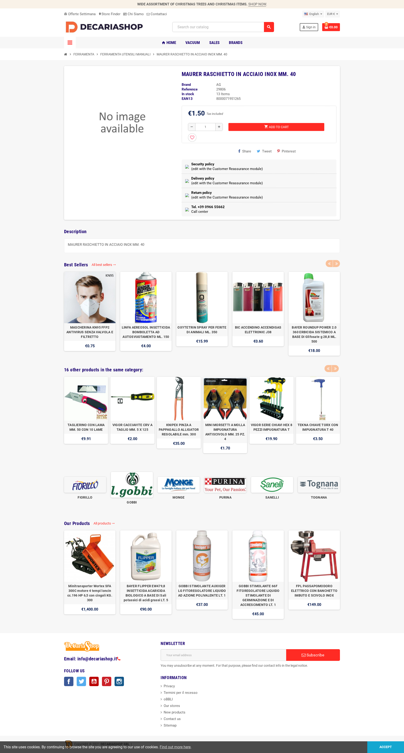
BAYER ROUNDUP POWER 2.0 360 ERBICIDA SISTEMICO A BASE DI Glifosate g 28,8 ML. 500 (314, 334)
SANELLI (272, 497)
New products (174, 712)
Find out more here (175, 747)
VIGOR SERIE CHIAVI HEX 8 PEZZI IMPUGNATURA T (271, 427)
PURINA (225, 497)
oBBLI (168, 699)
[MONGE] (179, 484)
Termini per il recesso (181, 693)
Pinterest (289, 151)
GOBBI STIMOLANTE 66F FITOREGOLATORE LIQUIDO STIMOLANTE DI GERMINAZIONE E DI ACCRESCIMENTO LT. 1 (258, 595)
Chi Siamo (135, 14)
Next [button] (336, 263)
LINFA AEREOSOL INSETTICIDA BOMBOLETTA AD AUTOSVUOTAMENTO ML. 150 (146, 332)
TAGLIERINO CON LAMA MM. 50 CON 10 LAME (86, 427)
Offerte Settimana (80, 14)
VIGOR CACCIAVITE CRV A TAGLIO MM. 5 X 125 (132, 427)
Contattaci (158, 14)
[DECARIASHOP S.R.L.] (105, 27)
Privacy (169, 686)
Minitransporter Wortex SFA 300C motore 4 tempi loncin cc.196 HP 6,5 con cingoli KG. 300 (89, 593)
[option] (90, 314)
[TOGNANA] (319, 484)
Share (246, 151)
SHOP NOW (257, 4)
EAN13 (187, 99)
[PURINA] (225, 484)
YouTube (94, 681)
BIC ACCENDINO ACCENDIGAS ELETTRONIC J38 (258, 330)
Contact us (172, 719)
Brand (186, 85)
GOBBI (132, 502)
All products (104, 523)
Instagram (119, 681)
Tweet (267, 151)
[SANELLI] (272, 484)
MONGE (178, 497)
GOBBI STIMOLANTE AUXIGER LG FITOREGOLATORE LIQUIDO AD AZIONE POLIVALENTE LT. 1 (202, 590)
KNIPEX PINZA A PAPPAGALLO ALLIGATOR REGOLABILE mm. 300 (179, 429)
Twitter (81, 681)
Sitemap (170, 725)
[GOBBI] (132, 484)
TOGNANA (319, 497)
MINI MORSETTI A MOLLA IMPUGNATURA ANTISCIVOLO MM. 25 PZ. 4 (225, 432)
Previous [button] (329, 263)
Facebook (68, 681)
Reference (190, 89)
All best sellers (104, 265)
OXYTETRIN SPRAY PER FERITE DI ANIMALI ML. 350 (201, 330)
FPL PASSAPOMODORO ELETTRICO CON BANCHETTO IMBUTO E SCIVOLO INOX (314, 590)
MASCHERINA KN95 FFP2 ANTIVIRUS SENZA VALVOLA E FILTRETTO (89, 332)
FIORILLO (85, 497)
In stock (188, 94)
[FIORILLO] (85, 484)
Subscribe (315, 655)
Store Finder (109, 14)
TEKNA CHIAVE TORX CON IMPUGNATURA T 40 (318, 427)
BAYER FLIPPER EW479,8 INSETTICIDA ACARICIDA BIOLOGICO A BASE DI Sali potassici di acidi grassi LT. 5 (146, 593)
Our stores (172, 706)
